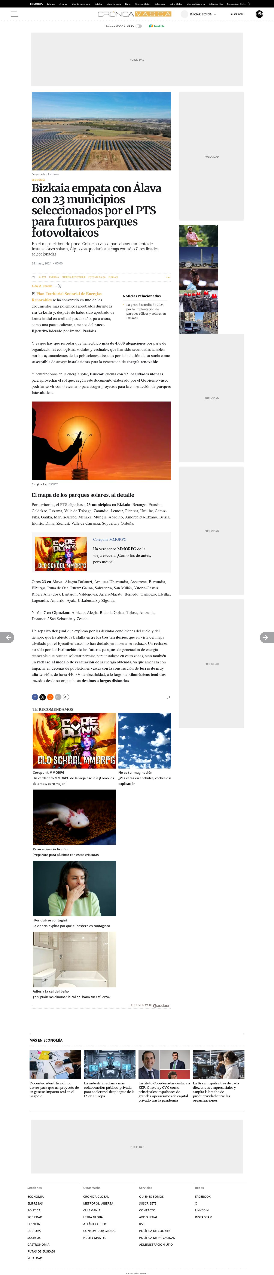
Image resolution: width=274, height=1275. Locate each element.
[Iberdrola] (156, 26)
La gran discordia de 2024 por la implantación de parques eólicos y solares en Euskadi (146, 311)
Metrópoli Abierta (196, 4)
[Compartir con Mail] (58, 697)
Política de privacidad (157, 1238)
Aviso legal (148, 1217)
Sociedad (34, 1217)
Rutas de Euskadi (41, 1251)
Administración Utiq (156, 1244)
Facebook (203, 1196)
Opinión (33, 1224)
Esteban (99, 4)
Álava (42, 277)
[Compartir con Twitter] (42, 697)
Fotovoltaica (97, 277)
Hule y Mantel (94, 1238)
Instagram (203, 1217)
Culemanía (160, 4)
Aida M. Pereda (42, 286)
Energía (54, 277)
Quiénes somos (151, 1196)
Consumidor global (99, 1231)
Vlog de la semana (81, 4)
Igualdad (34, 1258)
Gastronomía (38, 1244)
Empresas (35, 1203)
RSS (141, 1224)
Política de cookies (155, 1231)
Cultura (34, 1231)
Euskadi (113, 277)
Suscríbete (147, 1203)
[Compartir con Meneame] (50, 697)
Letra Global (176, 4)
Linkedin (202, 1210)
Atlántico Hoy (216, 4)
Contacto (147, 1210)
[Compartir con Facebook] (35, 697)
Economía (38, 179)
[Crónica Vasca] (137, 14)
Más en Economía (46, 1040)
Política (33, 1210)
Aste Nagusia (114, 4)
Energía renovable (73, 277)
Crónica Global (142, 4)
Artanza (63, 4)
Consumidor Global (237, 4)
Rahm (128, 4)
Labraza (51, 4)
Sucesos (34, 1238)
